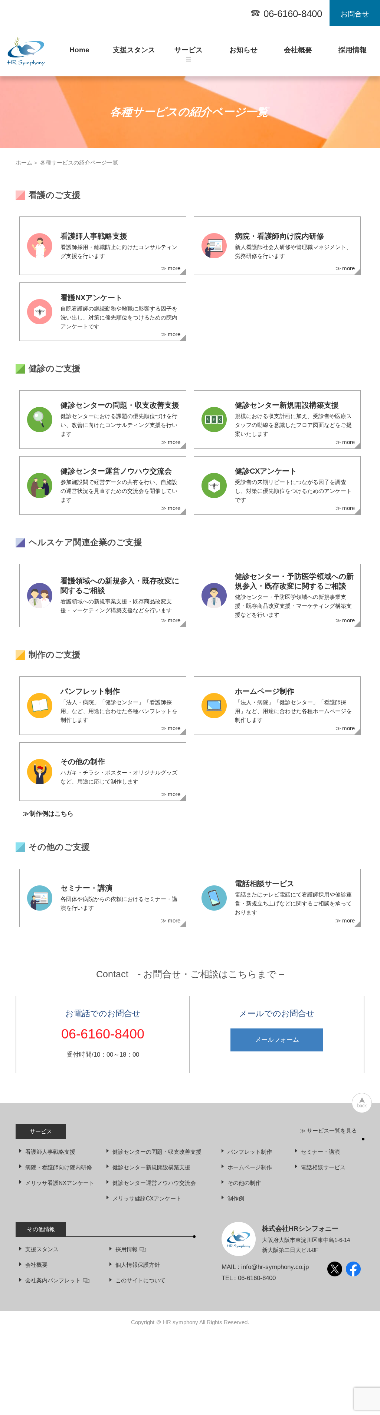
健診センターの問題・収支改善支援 (157, 1152)
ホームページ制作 (249, 1167)
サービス (188, 53)
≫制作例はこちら (48, 813)
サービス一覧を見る (332, 1130)
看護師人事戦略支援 (50, 1152)
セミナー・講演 (320, 1152)
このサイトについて (140, 1280)
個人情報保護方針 (137, 1265)
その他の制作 (244, 1183)
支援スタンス (134, 53)
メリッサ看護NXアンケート (59, 1183)
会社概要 (298, 53)
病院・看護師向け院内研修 (58, 1167)
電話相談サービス (323, 1167)
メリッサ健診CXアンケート (146, 1198)
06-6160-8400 (292, 13)
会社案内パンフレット (53, 1280)
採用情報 (352, 53)
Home (79, 50)
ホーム (24, 162)
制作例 (235, 1198)
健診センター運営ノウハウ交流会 (154, 1183)
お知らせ (243, 53)
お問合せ (355, 14)
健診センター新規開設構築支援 (151, 1167)
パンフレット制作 (249, 1152)
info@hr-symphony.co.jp (275, 1266)
